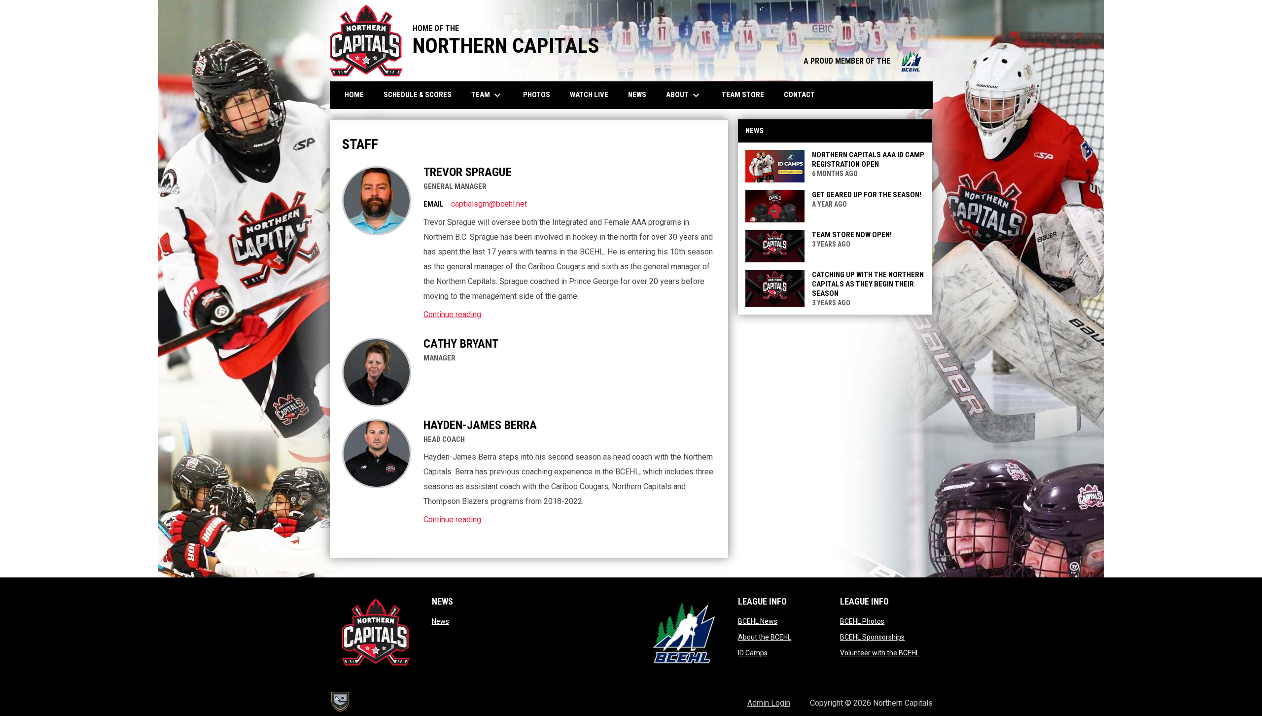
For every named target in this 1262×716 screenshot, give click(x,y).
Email (433, 204)
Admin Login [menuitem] (768, 703)
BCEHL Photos (862, 621)
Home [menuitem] (354, 94)
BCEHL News (757, 621)
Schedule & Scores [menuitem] (421, 94)
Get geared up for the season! (866, 194)
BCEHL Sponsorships (872, 637)
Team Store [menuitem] (746, 94)
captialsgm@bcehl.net (489, 204)
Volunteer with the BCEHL (879, 653)
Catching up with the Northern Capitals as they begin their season (868, 284)
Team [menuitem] (487, 95)
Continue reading (452, 314)
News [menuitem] (637, 94)
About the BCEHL (764, 637)
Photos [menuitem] (540, 94)
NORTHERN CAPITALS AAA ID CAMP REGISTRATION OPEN (868, 159)
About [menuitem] (684, 95)
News (440, 621)
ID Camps (753, 653)
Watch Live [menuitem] (593, 94)
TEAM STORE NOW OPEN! (852, 234)
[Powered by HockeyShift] (340, 702)
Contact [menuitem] (799, 94)
